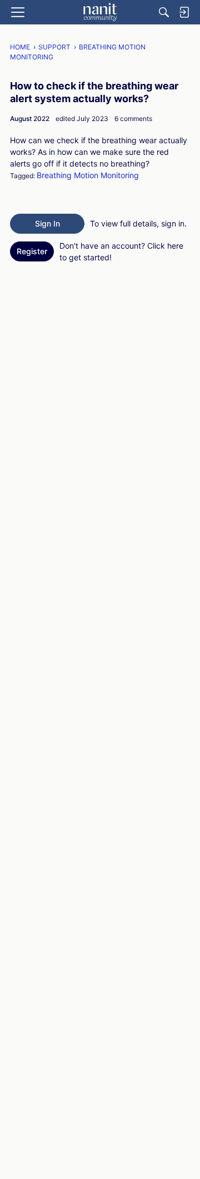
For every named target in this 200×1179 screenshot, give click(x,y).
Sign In (47, 223)
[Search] (164, 12)
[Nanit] (100, 12)
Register (32, 251)
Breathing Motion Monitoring (88, 175)
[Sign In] (184, 12)
